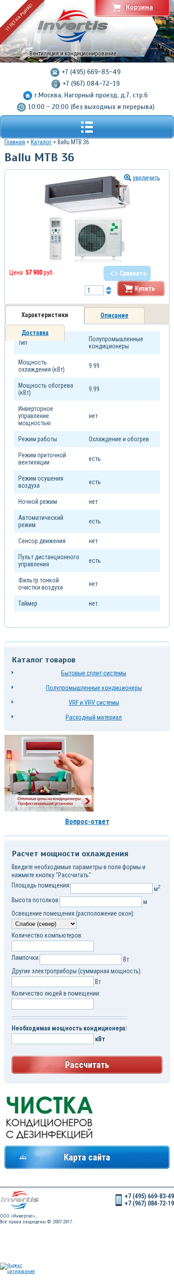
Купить (145, 288)
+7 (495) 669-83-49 (91, 72)
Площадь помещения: (41, 885)
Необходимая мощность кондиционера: (69, 1028)
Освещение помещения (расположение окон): (73, 913)
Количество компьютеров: (47, 935)
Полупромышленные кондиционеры (94, 687)
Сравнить (133, 273)
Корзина (139, 7)
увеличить (146, 177)
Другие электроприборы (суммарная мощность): (77, 971)
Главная (14, 142)
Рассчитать (87, 1064)
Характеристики (44, 314)
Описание (114, 315)
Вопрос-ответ (87, 821)
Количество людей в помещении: (56, 993)
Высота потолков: (36, 900)
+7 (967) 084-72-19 (91, 84)
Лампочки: (26, 957)
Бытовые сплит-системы (93, 673)
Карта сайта (87, 1157)
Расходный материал (94, 717)
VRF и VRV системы (94, 702)
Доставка (35, 332)
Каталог (41, 142)
